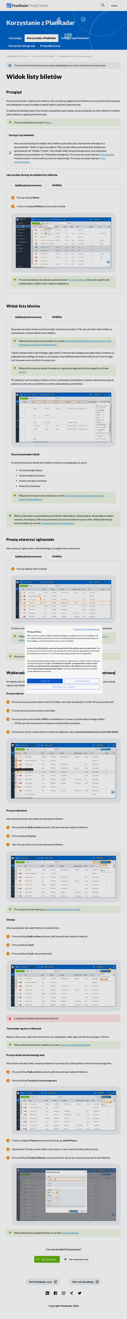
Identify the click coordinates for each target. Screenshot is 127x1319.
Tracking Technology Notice (86, 629)
